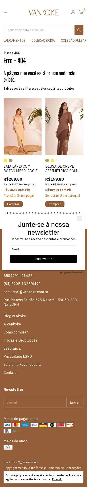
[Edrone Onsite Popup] (43, 243)
